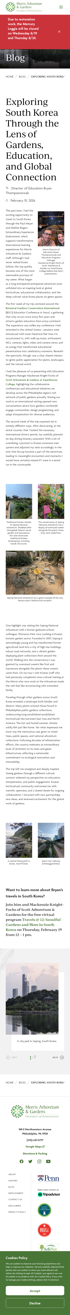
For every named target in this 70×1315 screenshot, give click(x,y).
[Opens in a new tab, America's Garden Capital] (44, 1210)
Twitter (30, 1161)
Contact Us (15, 1199)
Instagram (39, 1161)
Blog (22, 76)
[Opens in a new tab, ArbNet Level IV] (48, 1250)
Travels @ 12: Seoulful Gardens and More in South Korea (33, 924)
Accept (35, 1291)
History (13, 1180)
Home (9, 76)
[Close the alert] (59, 32)
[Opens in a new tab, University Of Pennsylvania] (48, 1179)
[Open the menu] (61, 7)
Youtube (48, 1161)
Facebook (22, 1161)
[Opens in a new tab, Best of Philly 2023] (44, 1230)
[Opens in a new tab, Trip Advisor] (49, 1193)
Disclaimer (14, 1205)
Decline (35, 1303)
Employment (15, 1193)
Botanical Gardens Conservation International (32, 308)
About (12, 1174)
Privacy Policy (17, 1212)
